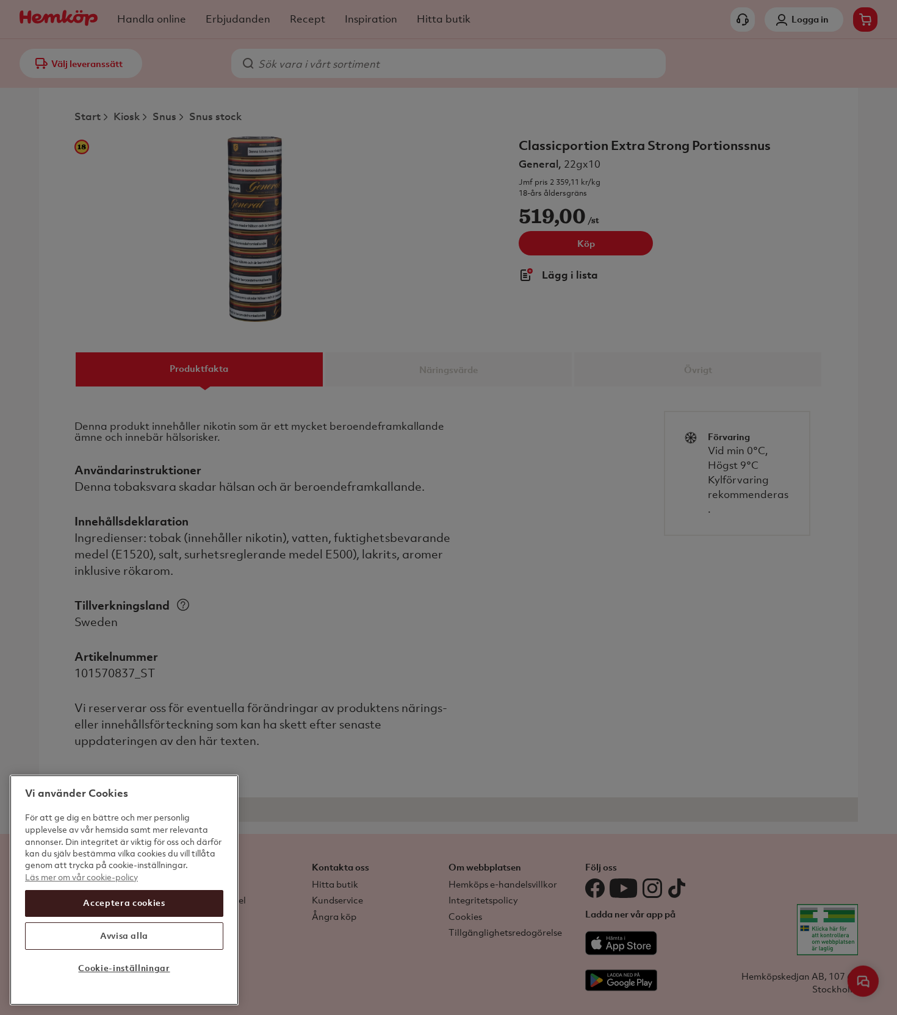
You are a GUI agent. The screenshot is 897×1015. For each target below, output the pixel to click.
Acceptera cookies (124, 902)
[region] (124, 890)
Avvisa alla (124, 935)
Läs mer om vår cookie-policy (81, 877)
